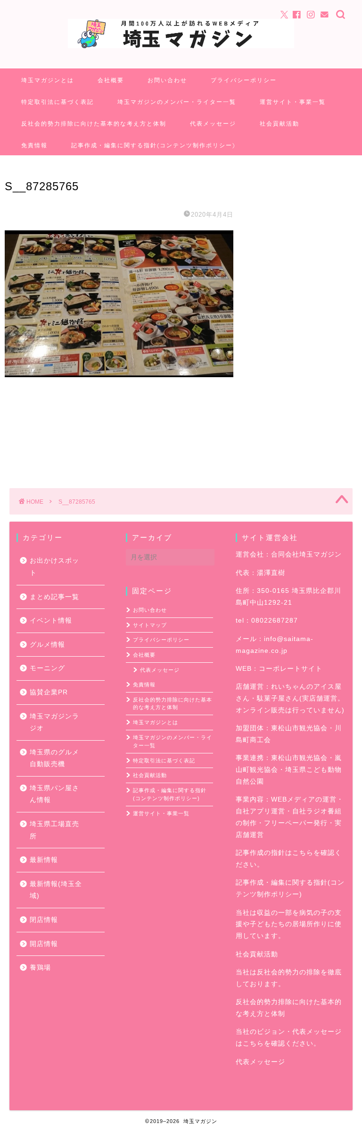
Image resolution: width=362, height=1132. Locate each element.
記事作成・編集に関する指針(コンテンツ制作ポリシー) (153, 145)
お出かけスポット (54, 566)
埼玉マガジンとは (47, 80)
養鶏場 (40, 967)
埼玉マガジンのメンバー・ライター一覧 (176, 101)
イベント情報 (51, 620)
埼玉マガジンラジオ (54, 722)
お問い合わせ (167, 80)
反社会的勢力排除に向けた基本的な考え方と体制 (93, 123)
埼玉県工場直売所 (54, 830)
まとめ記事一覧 (54, 596)
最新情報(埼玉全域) (56, 890)
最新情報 (44, 859)
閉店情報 (44, 919)
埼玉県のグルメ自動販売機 (54, 758)
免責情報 (34, 145)
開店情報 (44, 943)
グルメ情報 (47, 644)
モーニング (47, 668)
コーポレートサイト (290, 668)
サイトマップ (150, 625)
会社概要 (111, 80)
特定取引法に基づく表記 (57, 101)
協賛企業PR (49, 692)
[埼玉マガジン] (181, 47)
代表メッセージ (213, 123)
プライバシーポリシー (244, 80)
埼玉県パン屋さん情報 (54, 794)
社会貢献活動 (279, 123)
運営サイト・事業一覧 (293, 101)
